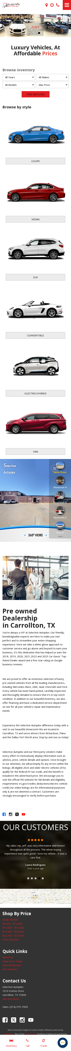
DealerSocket (31, 1034)
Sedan (35, 219)
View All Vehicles (11, 965)
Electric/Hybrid (35, 393)
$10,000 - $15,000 (13, 927)
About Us (7, 957)
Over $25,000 (10, 939)
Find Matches (36, 94)
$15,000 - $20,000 (13, 931)
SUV (35, 277)
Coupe (35, 161)
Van (35, 451)
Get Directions (10, 998)
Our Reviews (9, 969)
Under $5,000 (10, 919)
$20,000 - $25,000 (13, 935)
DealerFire (8, 1034)
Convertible (35, 335)
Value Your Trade (12, 961)
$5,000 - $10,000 (12, 923)
